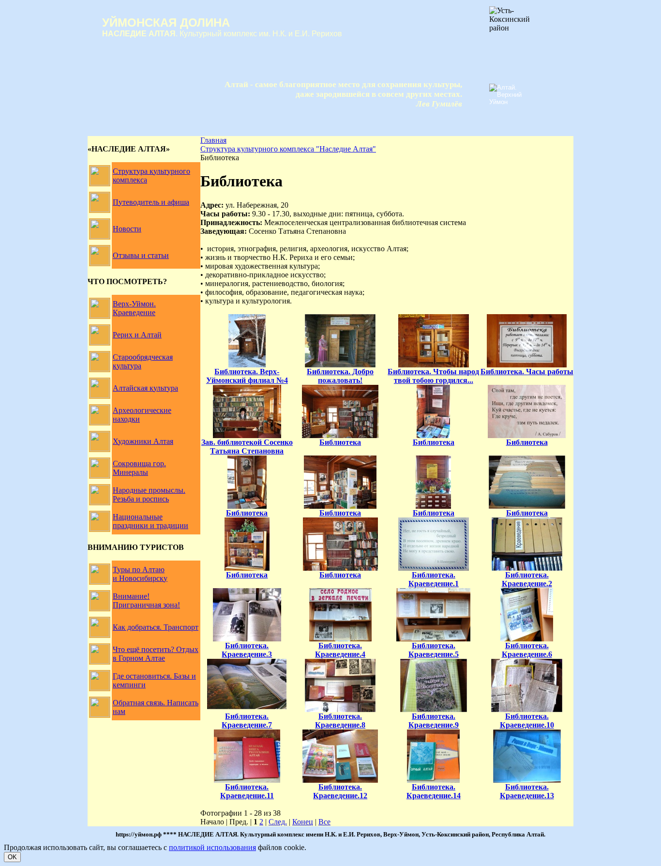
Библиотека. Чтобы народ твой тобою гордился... (433, 375)
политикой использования (212, 847)
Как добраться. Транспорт (155, 627)
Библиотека (340, 442)
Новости (127, 229)
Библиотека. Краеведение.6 (527, 649)
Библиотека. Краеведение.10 (527, 720)
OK (12, 857)
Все (324, 822)
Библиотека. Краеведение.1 (433, 579)
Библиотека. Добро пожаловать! (340, 375)
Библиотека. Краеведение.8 (340, 720)
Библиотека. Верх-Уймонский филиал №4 (247, 375)
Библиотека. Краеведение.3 (247, 649)
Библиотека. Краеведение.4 (340, 649)
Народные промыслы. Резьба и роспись (149, 494)
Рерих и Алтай (137, 335)
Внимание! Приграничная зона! (146, 600)
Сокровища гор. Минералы (139, 467)
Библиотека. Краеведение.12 (340, 791)
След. (278, 822)
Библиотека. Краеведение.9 (433, 720)
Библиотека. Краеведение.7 (247, 720)
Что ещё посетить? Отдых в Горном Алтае (155, 653)
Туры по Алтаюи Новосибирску (140, 573)
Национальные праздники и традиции (150, 521)
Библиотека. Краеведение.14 (433, 791)
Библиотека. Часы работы (527, 371)
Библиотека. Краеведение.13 (527, 791)
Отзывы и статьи (141, 255)
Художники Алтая (143, 441)
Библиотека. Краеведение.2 (527, 579)
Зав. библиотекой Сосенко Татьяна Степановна (247, 446)
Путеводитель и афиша (151, 202)
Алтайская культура (145, 388)
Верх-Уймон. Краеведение (134, 308)
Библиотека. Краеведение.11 (247, 791)
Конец (302, 822)
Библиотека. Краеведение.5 (433, 649)
